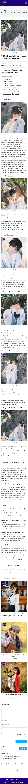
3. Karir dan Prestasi (7, 83)
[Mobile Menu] (26, 3)
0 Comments (18, 65)
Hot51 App (13, 779)
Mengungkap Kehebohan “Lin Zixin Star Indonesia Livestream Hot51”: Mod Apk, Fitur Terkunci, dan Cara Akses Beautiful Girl (14, 615)
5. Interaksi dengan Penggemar (10, 87)
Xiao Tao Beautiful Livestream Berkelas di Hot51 (11, 756)
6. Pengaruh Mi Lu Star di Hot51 (10, 89)
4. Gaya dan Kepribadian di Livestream (12, 85)
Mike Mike (5, 63)
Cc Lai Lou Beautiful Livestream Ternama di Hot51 (12, 758)
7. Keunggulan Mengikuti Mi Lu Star (11, 91)
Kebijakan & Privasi (20, 779)
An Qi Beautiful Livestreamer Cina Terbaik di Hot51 (12, 762)
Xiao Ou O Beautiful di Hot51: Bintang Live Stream (14, 655)
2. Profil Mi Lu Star (7, 81)
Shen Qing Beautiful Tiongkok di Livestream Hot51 (12, 763)
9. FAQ (4, 96)
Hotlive (8, 779)
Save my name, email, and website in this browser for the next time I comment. (13, 736)
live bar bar (20, 455)
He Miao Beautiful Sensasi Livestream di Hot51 (11, 760)
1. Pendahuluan (6, 79)
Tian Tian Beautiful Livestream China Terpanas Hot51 (14, 695)
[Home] (2, 12)
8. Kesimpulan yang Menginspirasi (11, 93)
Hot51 (5, 779)
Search (2, 746)
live (19, 154)
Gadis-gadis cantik (7, 65)
